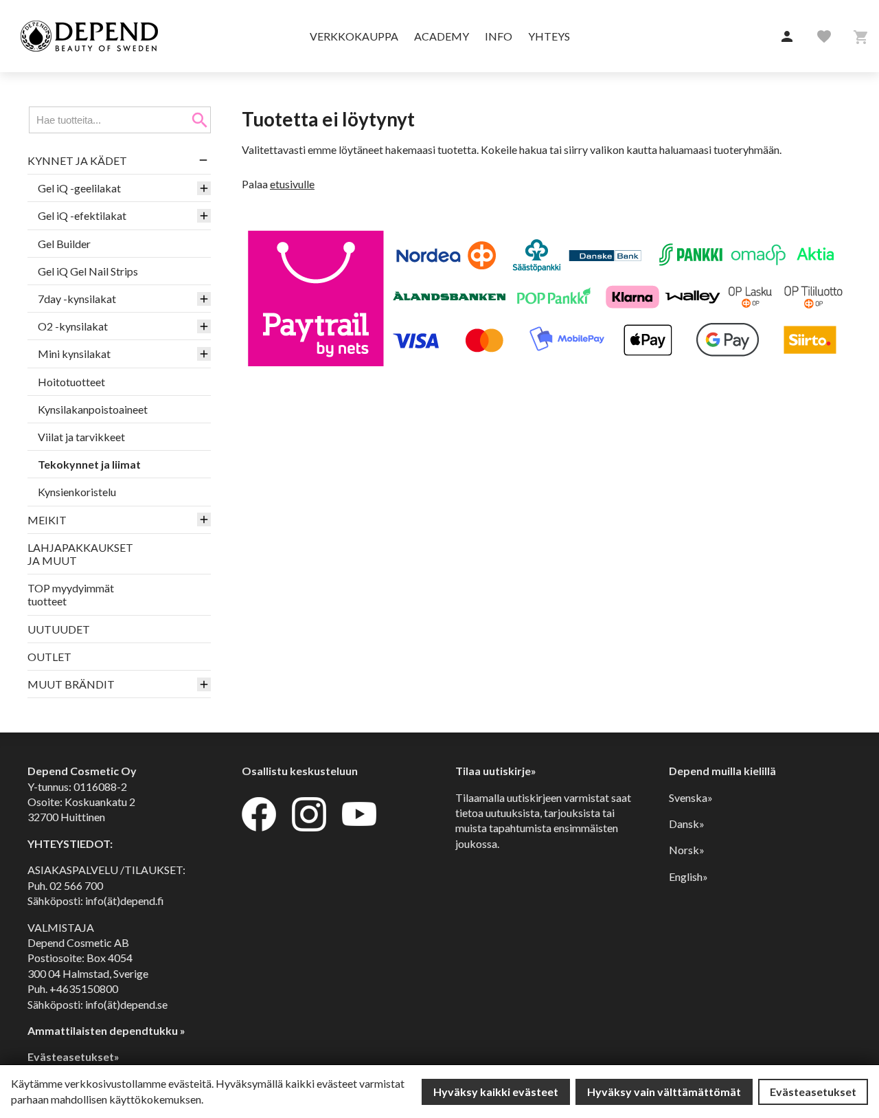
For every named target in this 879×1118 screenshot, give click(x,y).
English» (688, 876)
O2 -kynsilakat (73, 326)
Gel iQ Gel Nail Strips (88, 271)
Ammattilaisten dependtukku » (106, 1030)
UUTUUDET (58, 629)
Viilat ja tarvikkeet (81, 436)
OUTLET (49, 656)
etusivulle (292, 183)
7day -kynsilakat (77, 298)
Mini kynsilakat (74, 353)
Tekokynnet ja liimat (89, 464)
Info (498, 36)
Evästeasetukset (813, 1091)
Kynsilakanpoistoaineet (93, 409)
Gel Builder (64, 243)
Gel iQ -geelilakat (79, 187)
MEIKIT (47, 519)
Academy (441, 36)
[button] (787, 37)
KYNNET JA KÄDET (77, 160)
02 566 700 (76, 885)
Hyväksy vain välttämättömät (664, 1091)
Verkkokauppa (354, 36)
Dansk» (687, 823)
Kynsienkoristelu (77, 491)
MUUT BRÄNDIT (71, 684)
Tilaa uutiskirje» (495, 770)
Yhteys (549, 36)
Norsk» (687, 849)
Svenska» (691, 797)
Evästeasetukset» (73, 1056)
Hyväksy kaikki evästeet (495, 1091)
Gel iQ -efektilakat (82, 215)
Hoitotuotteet (71, 381)
